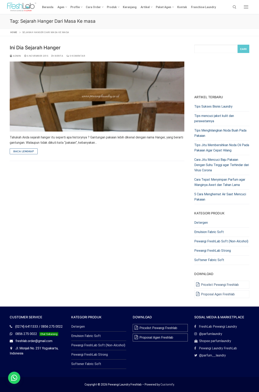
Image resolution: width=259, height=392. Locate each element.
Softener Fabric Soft (209, 260)
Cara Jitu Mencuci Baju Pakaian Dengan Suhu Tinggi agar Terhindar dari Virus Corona (221, 165)
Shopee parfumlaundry (212, 341)
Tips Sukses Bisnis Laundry (213, 106)
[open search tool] (234, 7)
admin (16, 55)
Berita (58, 55)
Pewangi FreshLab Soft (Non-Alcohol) (221, 241)
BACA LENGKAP (23, 151)
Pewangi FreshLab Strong (212, 251)
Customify (167, 384)
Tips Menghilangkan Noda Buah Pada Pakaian (220, 133)
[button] (14, 378)
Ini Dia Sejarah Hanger (35, 48)
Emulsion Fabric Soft (209, 232)
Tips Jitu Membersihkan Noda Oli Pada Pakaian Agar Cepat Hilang (221, 147)
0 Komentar (77, 55)
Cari (243, 49)
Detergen (201, 223)
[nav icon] (246, 7)
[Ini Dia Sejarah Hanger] (97, 97)
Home (13, 32)
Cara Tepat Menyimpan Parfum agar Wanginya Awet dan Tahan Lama (219, 182)
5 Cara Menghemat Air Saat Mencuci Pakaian (220, 196)
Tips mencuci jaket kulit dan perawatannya (214, 118)
